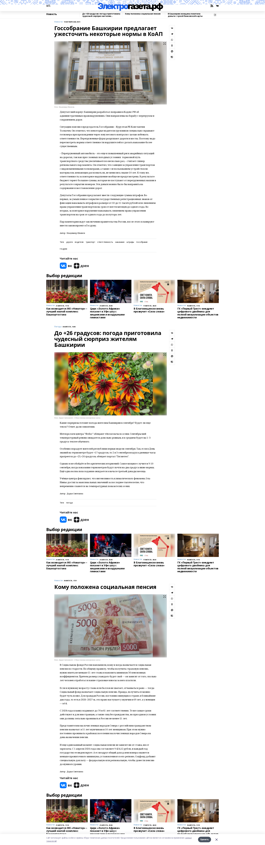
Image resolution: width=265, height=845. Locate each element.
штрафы (130, 242)
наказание (119, 242)
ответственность (105, 242)
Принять (204, 839)
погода (69, 503)
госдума (63, 249)
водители (79, 242)
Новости (58, 22)
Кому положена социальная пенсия (143, 14)
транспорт (90, 242)
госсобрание (142, 242)
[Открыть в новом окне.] (66, 266)
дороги (69, 242)
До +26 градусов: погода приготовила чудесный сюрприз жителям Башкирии (101, 15)
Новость (51, 14)
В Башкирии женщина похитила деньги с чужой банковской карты (185, 15)
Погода (57, 326)
